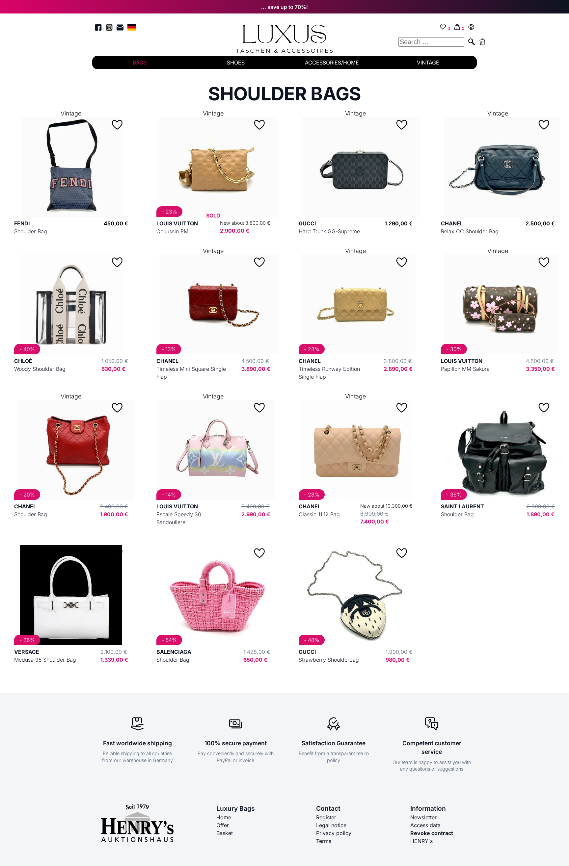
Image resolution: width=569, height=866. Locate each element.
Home (223, 817)
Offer (222, 825)
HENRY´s (421, 841)
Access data (425, 825)
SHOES (236, 62)
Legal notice (331, 825)
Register (326, 817)
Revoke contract (431, 833)
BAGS (140, 62)
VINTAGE (428, 62)
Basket (224, 833)
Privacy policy (333, 833)
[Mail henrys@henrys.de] (120, 28)
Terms (323, 841)
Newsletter (423, 817)
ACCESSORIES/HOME (332, 62)
